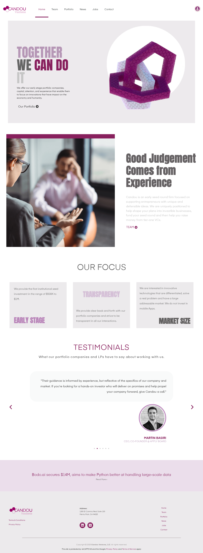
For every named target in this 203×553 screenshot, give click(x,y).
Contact (109, 9)
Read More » (101, 480)
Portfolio (68, 9)
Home (41, 9)
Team (55, 9)
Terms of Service (129, 549)
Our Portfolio (27, 106)
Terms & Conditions (17, 520)
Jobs (95, 9)
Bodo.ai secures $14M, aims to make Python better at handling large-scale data (101, 475)
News (83, 9)
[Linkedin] (82, 525)
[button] (10, 407)
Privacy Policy (14, 524)
